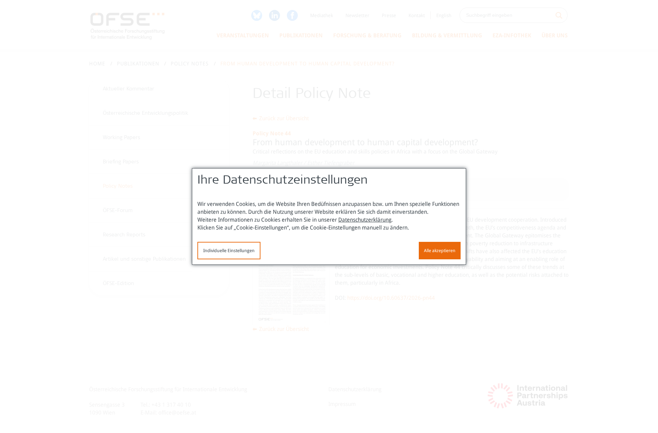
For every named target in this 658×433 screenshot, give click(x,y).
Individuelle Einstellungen (229, 250)
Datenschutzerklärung (364, 219)
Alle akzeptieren (439, 250)
